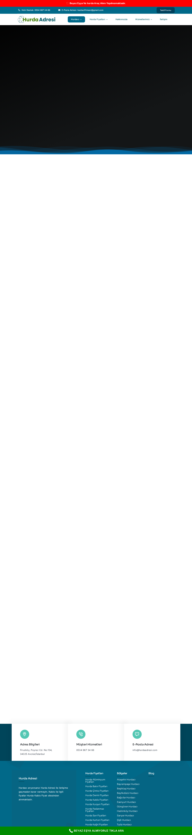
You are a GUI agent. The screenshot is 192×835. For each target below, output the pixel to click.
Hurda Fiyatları (94, 773)
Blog (151, 773)
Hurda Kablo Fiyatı (37, 795)
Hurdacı (23, 787)
